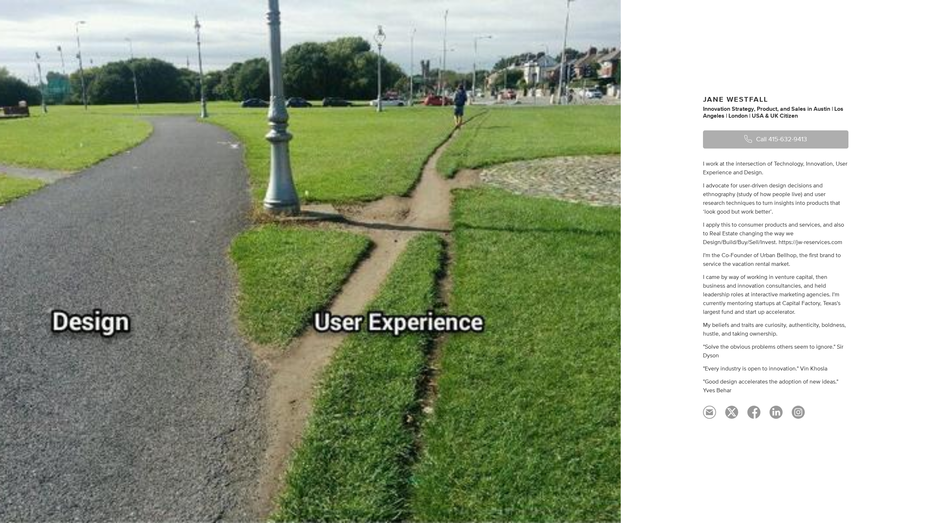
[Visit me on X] (731, 415)
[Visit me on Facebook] (753, 415)
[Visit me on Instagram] (798, 415)
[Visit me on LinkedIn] (776, 415)
